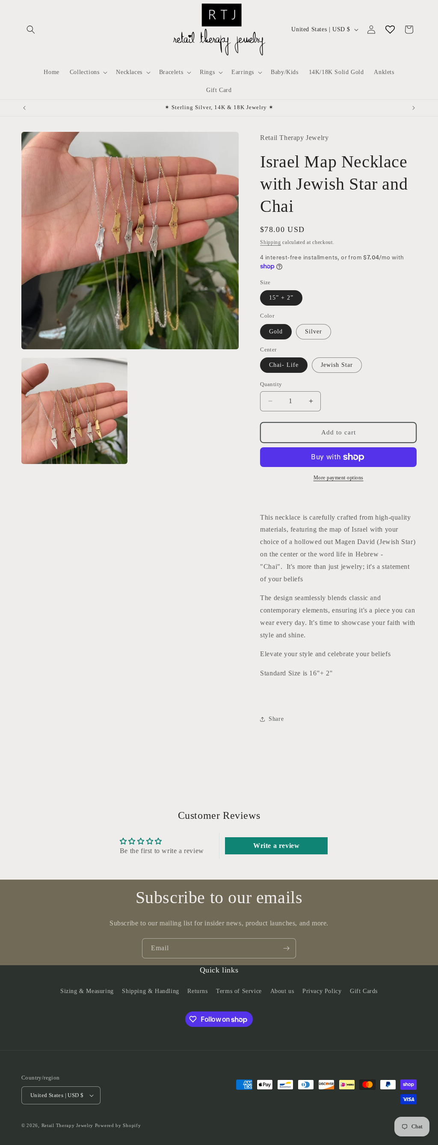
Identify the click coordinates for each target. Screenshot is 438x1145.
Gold (276, 331)
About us (282, 991)
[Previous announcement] (24, 108)
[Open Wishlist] (390, 29)
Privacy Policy (321, 991)
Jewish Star (337, 365)
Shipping (270, 242)
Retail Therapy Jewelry (67, 1125)
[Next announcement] (413, 108)
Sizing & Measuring (87, 991)
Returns (197, 991)
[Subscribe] (286, 948)
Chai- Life (284, 365)
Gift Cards (364, 991)
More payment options (339, 478)
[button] (30, 29)
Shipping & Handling (150, 991)
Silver (313, 331)
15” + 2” (281, 297)
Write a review (276, 845)
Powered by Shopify (118, 1125)
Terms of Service (239, 991)
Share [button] (276, 719)
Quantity (271, 384)
